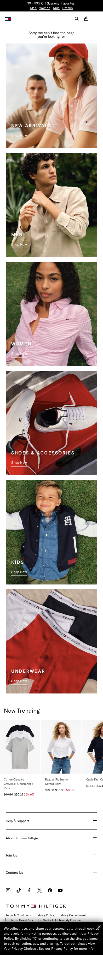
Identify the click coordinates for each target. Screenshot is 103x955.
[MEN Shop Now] (51, 204)
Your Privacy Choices (20, 948)
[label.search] (76, 18)
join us (11, 855)
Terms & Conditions (18, 915)
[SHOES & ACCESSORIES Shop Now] (51, 422)
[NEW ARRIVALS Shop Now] (51, 95)
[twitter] (39, 891)
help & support (17, 821)
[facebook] (29, 891)
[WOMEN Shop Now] (51, 313)
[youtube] (60, 891)
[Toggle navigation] (95, 18)
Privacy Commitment (72, 915)
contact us (14, 872)
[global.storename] (8, 18)
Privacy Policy (45, 915)
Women (44, 8)
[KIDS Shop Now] (51, 531)
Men (33, 8)
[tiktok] (18, 891)
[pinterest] (50, 891)
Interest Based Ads (21, 920)
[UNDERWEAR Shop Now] (51, 640)
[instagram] (8, 891)
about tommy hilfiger (22, 838)
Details (67, 8)
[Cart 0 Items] (86, 18)
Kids (56, 8)
